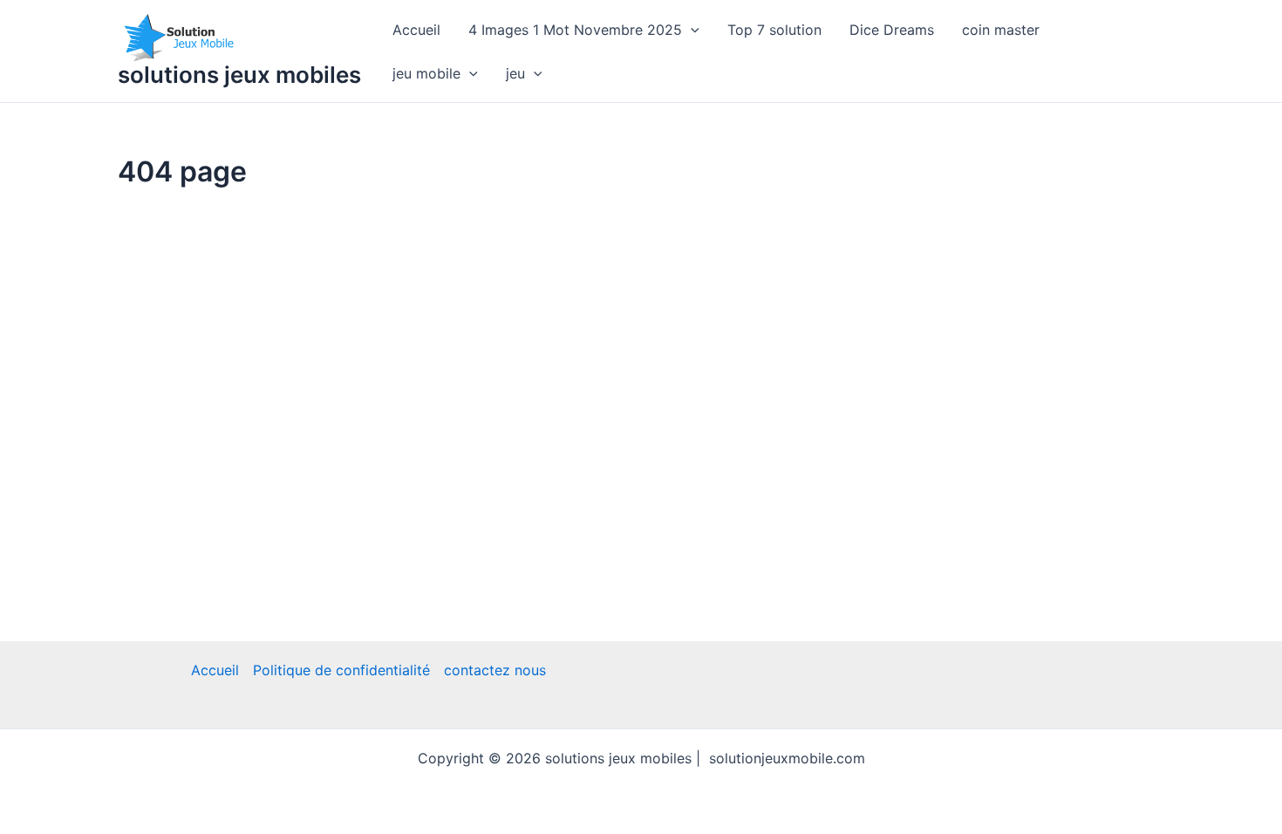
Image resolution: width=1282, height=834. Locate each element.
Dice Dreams (891, 29)
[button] (690, 29)
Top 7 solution (774, 29)
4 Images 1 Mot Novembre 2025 (575, 29)
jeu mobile (426, 73)
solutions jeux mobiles (239, 74)
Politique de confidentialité (341, 670)
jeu (515, 73)
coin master (1001, 29)
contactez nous (495, 670)
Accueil (416, 29)
